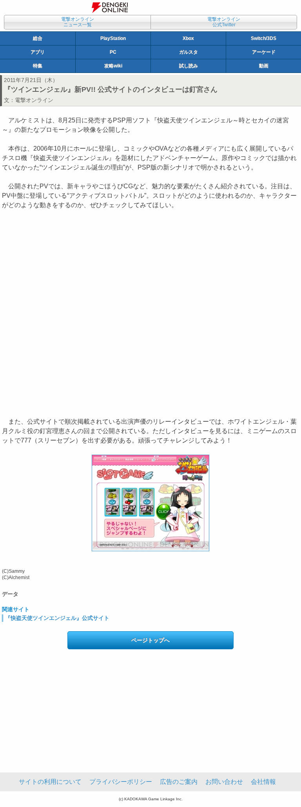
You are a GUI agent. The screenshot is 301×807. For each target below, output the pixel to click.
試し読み (188, 66)
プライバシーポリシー (120, 781)
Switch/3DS (263, 38)
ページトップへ (150, 640)
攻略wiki (113, 66)
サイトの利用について (50, 781)
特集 (37, 66)
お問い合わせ (224, 781)
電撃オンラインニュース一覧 (77, 21)
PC (113, 52)
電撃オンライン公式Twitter (223, 21)
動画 (263, 66)
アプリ (38, 52)
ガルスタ (188, 52)
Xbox (188, 38)
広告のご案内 (179, 781)
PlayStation (113, 38)
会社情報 (263, 781)
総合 (37, 38)
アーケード (264, 52)
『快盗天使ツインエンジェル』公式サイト (57, 618)
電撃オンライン (34, 100)
